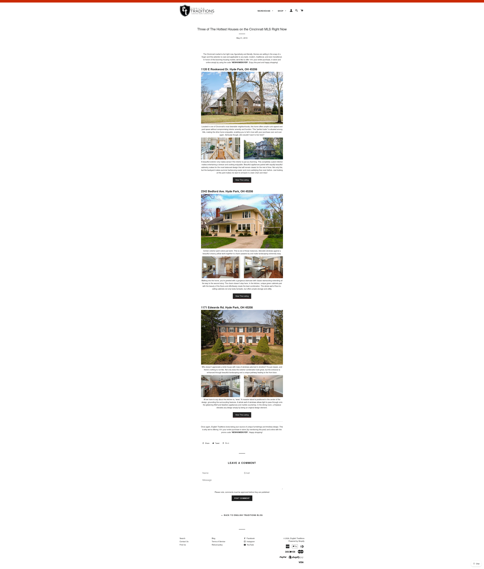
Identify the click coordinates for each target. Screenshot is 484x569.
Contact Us (184, 541)
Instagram (250, 541)
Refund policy (217, 544)
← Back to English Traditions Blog (242, 515)
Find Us (183, 544)
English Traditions (297, 538)
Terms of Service (218, 541)
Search (182, 538)
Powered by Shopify (296, 541)
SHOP (281, 11)
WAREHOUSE (264, 11)
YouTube (250, 544)
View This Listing (242, 180)
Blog (213, 538)
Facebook (250, 538)
